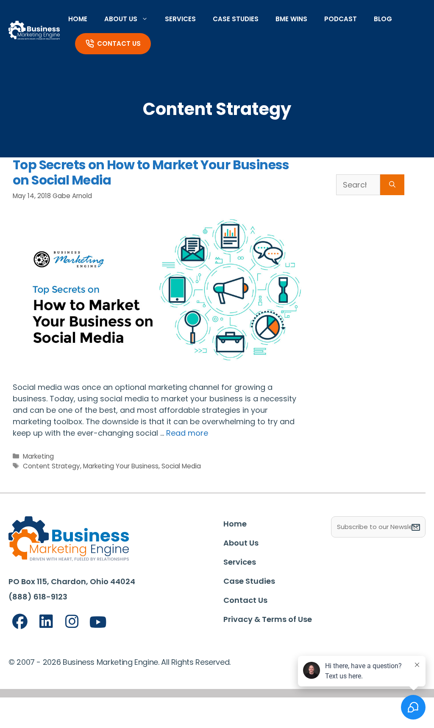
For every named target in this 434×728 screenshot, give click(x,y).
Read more (187, 433)
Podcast (340, 18)
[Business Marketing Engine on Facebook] (19, 622)
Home (77, 18)
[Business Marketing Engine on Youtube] (98, 622)
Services (180, 18)
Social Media (181, 466)
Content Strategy (51, 466)
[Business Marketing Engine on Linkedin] (46, 622)
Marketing (38, 456)
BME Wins (291, 18)
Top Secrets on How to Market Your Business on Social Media (151, 172)
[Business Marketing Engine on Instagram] (72, 622)
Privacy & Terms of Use (267, 619)
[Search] (392, 184)
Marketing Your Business (121, 466)
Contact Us (119, 43)
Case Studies (236, 18)
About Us (120, 18)
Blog (383, 18)
